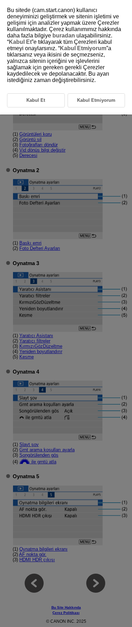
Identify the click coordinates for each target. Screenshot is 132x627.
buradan (63, 36)
